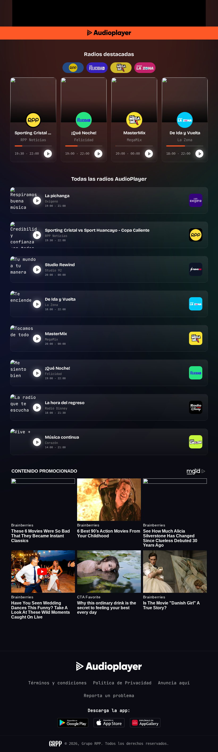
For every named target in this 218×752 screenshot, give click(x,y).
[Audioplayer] (109, 33)
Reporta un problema (109, 695)
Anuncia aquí (174, 683)
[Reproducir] (48, 154)
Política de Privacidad (122, 683)
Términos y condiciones (57, 683)
